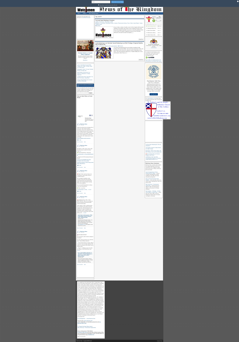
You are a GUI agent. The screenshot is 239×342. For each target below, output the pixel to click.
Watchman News (83, 124)
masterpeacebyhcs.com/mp (82, 189)
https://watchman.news (88, 320)
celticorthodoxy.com (151, 98)
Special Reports (136, 23)
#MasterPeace (82, 163)
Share (85, 167)
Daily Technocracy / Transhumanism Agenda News (87, 327)
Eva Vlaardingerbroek (81, 318)
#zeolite (78, 162)
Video (80, 165)
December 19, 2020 (109, 21)
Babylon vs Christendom (100, 23)
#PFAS (87, 162)
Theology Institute (98, 24)
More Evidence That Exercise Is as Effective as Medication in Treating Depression (83, 73)
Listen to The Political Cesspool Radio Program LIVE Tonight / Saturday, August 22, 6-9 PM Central (84, 66)
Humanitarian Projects (110, 23)
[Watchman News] (81, 116)
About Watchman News (93, 13)
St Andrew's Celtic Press (82, 332)
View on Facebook (80, 167)
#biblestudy (83, 138)
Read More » (85, 60)
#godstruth (79, 138)
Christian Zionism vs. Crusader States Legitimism (85, 53)
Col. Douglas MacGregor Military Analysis (85, 326)
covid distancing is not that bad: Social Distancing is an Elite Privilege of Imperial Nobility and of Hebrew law (119, 43)
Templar (141, 23)
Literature (116, 23)
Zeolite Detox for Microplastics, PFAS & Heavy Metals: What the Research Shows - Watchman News (85, 216)
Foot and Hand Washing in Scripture (104, 20)
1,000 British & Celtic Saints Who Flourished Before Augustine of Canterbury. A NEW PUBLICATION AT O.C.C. (153, 158)
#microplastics (82, 162)
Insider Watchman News (91, 318)
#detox (78, 163)
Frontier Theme (159, 341)
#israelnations (88, 138)
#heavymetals (90, 162)
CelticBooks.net (91, 334)
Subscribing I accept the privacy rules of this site (108, 5)
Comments (98, 25)
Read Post (141, 39)
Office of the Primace (100, 21)
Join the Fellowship (154, 47)
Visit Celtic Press (154, 94)
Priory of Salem (130, 23)
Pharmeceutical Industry (122, 23)
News (79, 13)
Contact (84, 13)
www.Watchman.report (86, 17)
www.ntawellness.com (82, 224)
